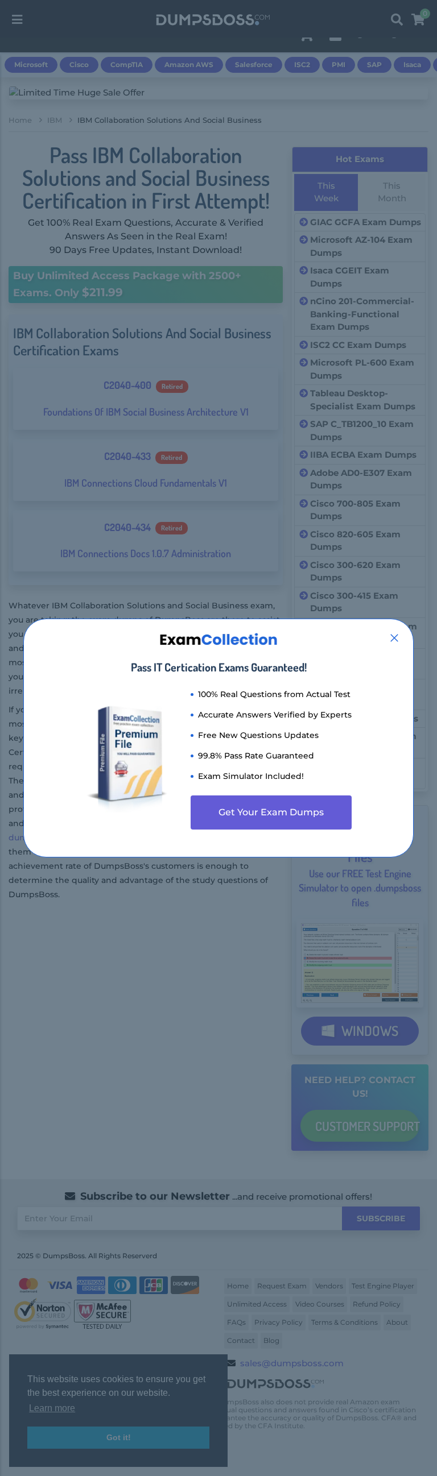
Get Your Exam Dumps (271, 812)
